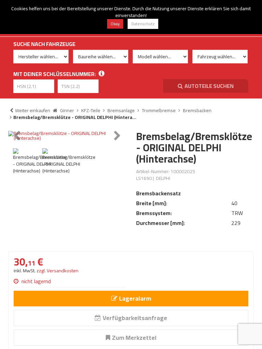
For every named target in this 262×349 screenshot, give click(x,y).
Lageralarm (135, 298)
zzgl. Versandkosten (57, 270)
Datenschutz (143, 24)
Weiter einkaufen (32, 110)
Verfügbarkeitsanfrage (135, 317)
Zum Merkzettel (134, 337)
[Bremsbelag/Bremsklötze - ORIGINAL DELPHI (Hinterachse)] (67, 135)
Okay (115, 24)
